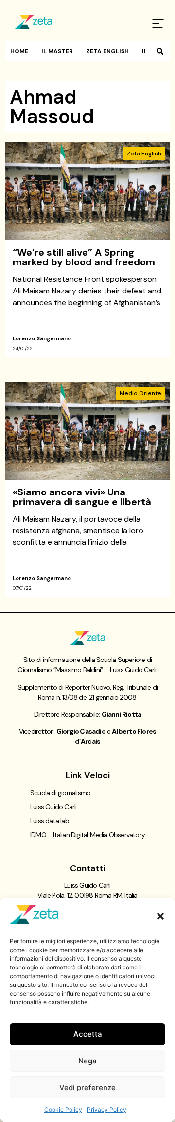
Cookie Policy (63, 1109)
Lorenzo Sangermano (42, 338)
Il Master (57, 51)
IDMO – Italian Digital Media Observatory (87, 834)
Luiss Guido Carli (53, 806)
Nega (87, 1060)
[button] (160, 916)
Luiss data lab (49, 820)
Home (19, 51)
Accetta (87, 1034)
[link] (87, 249)
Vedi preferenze (87, 1087)
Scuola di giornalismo (60, 792)
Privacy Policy (106, 1109)
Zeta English (107, 51)
